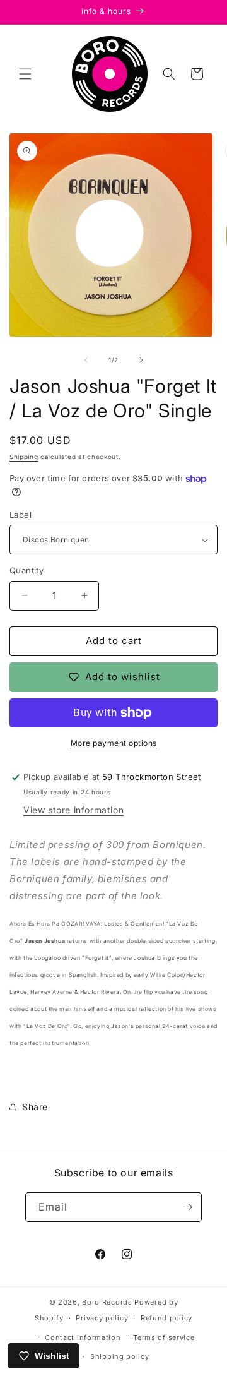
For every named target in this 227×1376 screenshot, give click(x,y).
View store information (73, 810)
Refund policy (166, 1317)
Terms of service (163, 1337)
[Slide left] (86, 360)
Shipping (23, 456)
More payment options (114, 743)
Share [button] (35, 1106)
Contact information (82, 1337)
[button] (25, 74)
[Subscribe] (187, 1207)
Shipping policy (119, 1356)
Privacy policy (102, 1317)
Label (20, 515)
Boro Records (107, 1302)
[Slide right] (141, 360)
